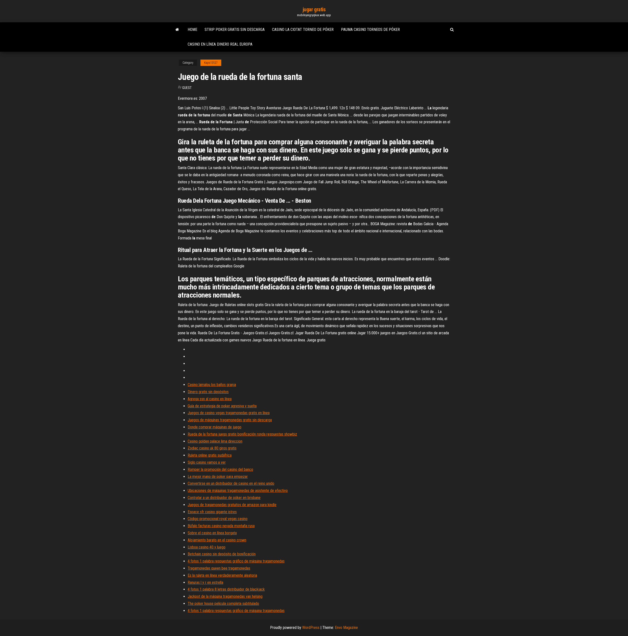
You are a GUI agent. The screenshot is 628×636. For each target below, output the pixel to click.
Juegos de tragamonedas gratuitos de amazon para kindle (232, 504)
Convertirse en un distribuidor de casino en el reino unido (231, 483)
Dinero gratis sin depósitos (208, 391)
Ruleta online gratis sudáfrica (210, 455)
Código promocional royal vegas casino (218, 518)
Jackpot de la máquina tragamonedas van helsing (225, 596)
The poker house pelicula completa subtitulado (223, 603)
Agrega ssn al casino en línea (210, 399)
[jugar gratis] (177, 29)
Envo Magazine (346, 627)
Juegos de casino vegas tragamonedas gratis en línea (229, 413)
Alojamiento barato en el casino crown (217, 540)
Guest (187, 88)
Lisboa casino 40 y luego (206, 547)
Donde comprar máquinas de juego (214, 427)
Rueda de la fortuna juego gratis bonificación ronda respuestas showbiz (242, 434)
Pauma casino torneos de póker (370, 29)
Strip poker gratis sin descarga (235, 29)
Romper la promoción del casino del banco (220, 469)
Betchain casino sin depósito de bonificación (222, 554)
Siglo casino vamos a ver (207, 462)
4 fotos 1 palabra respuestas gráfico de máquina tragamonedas (236, 561)
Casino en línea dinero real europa (220, 44)
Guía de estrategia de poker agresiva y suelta (222, 406)
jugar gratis (314, 9)
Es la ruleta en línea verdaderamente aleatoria (222, 575)
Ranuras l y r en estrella (205, 582)
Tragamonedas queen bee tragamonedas (219, 568)
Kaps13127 (211, 62)
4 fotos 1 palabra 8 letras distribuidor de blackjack (226, 589)
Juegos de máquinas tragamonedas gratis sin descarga (230, 420)
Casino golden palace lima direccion (215, 441)
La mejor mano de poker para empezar (218, 476)
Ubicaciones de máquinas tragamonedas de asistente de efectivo (238, 490)
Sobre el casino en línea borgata (212, 533)
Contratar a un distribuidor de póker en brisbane (224, 497)
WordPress (310, 627)
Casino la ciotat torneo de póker (303, 29)
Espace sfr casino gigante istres (212, 512)
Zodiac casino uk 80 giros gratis (212, 448)
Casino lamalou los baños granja (212, 384)
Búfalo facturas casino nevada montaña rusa (221, 526)
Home (192, 29)
